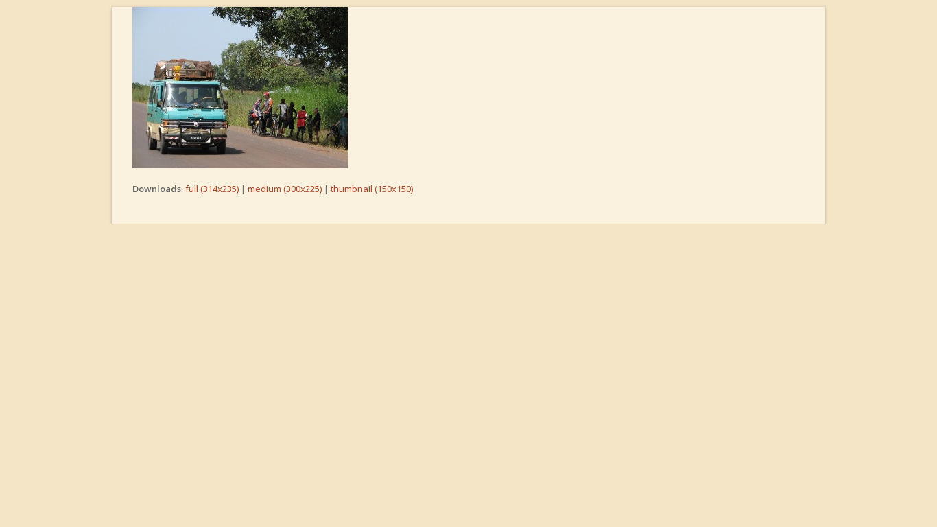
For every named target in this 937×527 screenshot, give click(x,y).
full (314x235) (212, 189)
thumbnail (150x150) (372, 189)
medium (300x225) (285, 189)
